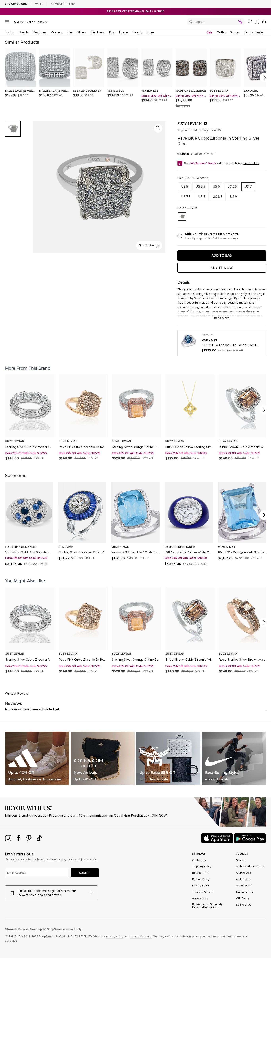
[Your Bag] (264, 22)
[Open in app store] (217, 842)
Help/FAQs (199, 853)
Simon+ (235, 32)
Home (123, 32)
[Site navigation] (7, 22)
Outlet (221, 32)
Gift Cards (242, 898)
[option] (29, 417)
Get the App (243, 872)
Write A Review (16, 693)
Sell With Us (243, 904)
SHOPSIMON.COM (16, 4)
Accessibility (200, 898)
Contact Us (199, 860)
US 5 (184, 186)
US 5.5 (200, 186)
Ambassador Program (250, 866)
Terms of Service (203, 892)
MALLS (39, 4)
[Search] (216, 21)
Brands (23, 32)
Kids (112, 32)
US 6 (216, 186)
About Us (242, 853)
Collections (243, 879)
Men (70, 32)
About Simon (244, 885)
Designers (40, 32)
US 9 (233, 196)
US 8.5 (217, 196)
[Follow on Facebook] (18, 840)
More (150, 32)
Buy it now (221, 268)
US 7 (248, 186)
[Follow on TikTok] (39, 840)
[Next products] (264, 409)
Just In (9, 32)
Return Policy (200, 872)
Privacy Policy (201, 885)
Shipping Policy (201, 866)
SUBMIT (84, 873)
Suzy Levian (189, 124)
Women (56, 32)
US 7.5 (186, 196)
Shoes (81, 32)
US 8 (201, 196)
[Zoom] (99, 185)
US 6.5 (232, 186)
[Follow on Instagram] (8, 840)
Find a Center (254, 32)
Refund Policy (201, 879)
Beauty (137, 32)
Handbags (97, 32)
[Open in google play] (250, 842)
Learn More (251, 163)
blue (182, 217)
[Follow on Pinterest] (29, 840)
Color (187, 208)
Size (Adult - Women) (193, 178)
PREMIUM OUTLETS (62, 4)
